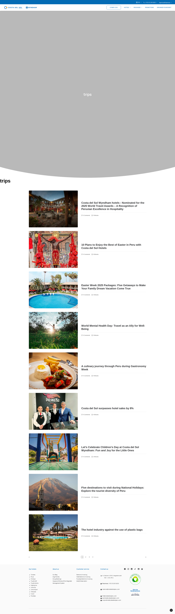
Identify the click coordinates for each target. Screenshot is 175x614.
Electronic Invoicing (81, 575)
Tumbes (33, 575)
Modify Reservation (81, 581)
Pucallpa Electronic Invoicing (84, 579)
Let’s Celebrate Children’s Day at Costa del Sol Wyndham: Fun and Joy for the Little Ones (110, 449)
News (34, 316)
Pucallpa (33, 596)
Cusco (32, 594)
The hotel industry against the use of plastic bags (112, 529)
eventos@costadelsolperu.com (110, 598)
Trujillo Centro (34, 583)
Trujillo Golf (34, 581)
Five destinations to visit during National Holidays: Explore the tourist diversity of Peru (112, 489)
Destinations (36, 357)
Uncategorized (37, 235)
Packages (137, 7)
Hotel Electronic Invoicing (83, 577)
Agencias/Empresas (164, 2)
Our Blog (55, 575)
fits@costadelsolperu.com (109, 596)
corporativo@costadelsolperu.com (111, 600)
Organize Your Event (164, 7)
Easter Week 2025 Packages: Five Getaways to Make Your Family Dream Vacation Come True (113, 287)
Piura (32, 577)
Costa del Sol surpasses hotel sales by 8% (107, 408)
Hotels (126, 7)
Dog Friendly (56, 577)
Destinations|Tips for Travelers (42, 195)
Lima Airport (34, 589)
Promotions (149, 7)
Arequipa (33, 592)
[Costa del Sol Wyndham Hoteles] (21, 7)
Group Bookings (57, 579)
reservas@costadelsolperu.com (111, 589)
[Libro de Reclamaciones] (135, 592)
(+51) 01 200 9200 (150, 2)
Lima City (33, 587)
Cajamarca (34, 585)
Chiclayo (33, 579)
